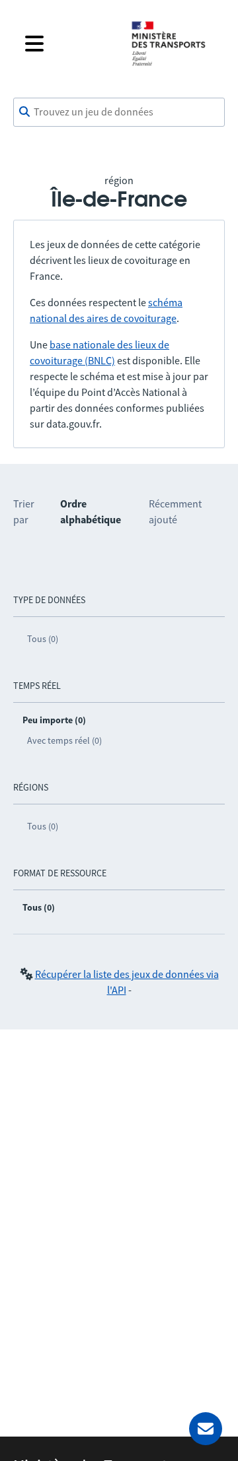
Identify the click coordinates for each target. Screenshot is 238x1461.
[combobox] (119, 112)
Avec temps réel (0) (64, 740)
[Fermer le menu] (67, 43)
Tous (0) (42, 639)
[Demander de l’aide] (205, 1428)
